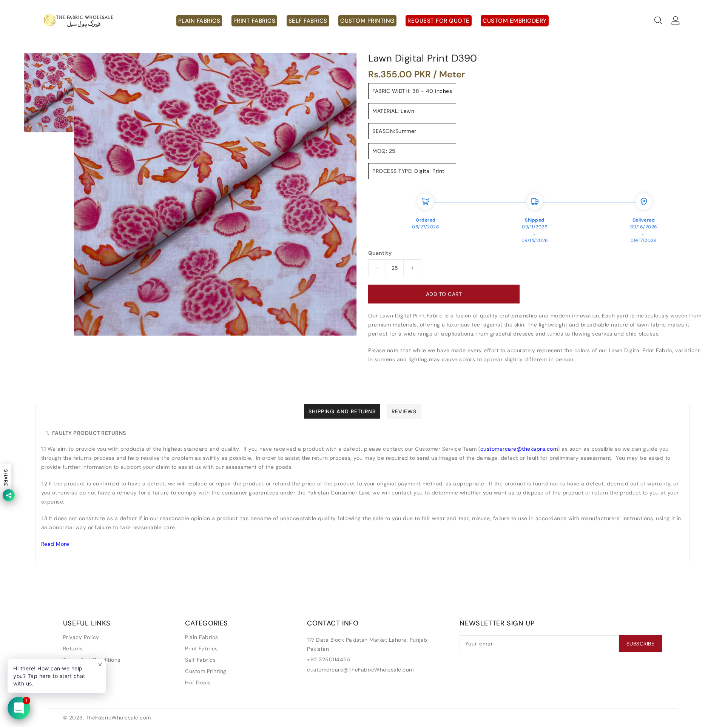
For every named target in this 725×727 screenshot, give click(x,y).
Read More (55, 544)
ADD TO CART (444, 294)
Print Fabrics (201, 648)
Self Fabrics (200, 659)
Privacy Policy (81, 637)
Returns (73, 648)
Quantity (380, 253)
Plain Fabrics (201, 637)
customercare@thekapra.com (519, 448)
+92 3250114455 (328, 659)
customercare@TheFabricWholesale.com (360, 669)
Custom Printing (206, 671)
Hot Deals (198, 682)
